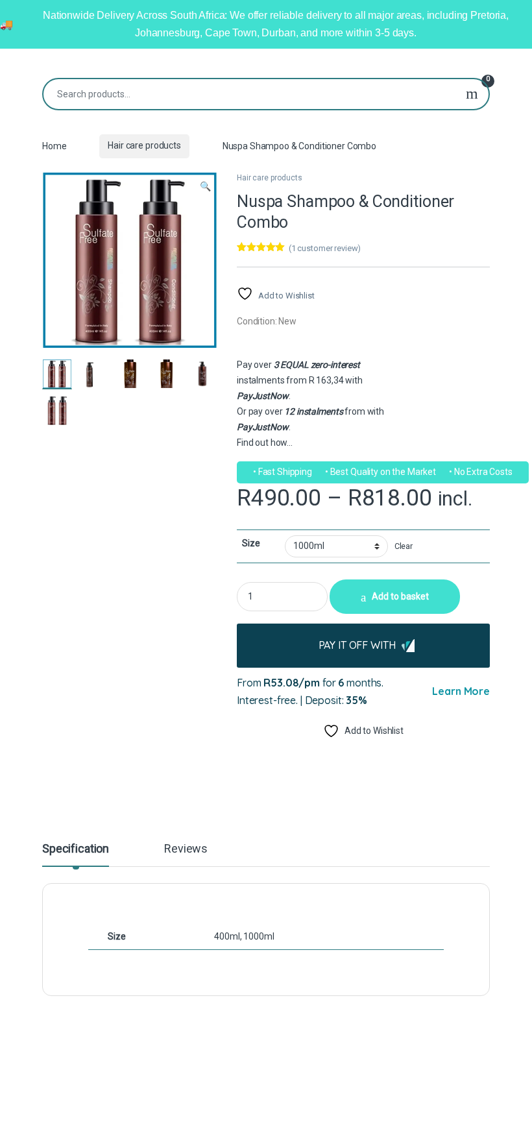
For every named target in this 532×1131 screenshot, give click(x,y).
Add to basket (400, 596)
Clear (403, 546)
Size (251, 543)
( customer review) (325, 248)
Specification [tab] (75, 849)
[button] (205, 187)
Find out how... (265, 442)
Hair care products (144, 145)
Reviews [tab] (186, 849)
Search (472, 94)
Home (54, 145)
